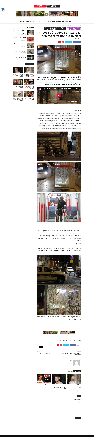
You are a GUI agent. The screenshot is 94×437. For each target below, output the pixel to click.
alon (78, 38)
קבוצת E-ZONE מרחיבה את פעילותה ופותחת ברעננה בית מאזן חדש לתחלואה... (19, 32)
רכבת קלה (60, 340)
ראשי (70, 21)
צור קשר (65, 0)
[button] (14, 21)
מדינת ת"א (58, 21)
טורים (40, 21)
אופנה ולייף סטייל (33, 21)
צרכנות (27, 21)
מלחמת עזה (52, 28)
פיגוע (64, 340)
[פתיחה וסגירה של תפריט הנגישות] (2, 9)
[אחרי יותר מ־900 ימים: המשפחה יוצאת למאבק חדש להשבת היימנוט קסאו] (44, 379)
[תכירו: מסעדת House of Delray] (29, 94)
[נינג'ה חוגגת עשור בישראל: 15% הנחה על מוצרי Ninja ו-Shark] (18, 94)
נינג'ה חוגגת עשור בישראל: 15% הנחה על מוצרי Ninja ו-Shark (18, 99)
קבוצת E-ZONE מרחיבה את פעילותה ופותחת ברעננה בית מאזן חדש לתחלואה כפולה (74, 386)
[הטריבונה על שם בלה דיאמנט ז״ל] (18, 82)
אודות (69, 0)
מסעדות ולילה (65, 21)
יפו (77, 340)
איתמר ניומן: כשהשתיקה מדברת (43, 353)
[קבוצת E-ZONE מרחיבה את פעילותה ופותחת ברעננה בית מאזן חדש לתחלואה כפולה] (74, 379)
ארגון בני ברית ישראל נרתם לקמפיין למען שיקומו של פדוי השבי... (18, 75)
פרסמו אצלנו (60, 0)
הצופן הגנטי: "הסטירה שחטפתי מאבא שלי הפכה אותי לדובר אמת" (71, 354)
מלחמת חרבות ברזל (69, 340)
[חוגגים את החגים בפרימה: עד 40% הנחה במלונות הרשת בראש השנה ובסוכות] (30, 45)
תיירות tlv (22, 21)
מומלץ (74, 340)
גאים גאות (44, 21)
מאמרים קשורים (77, 371)
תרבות (49, 21)
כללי (63, 28)
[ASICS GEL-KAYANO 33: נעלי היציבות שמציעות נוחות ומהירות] (30, 51)
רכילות (53, 21)
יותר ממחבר (70, 371)
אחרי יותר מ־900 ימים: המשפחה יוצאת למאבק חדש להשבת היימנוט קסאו (29, 87)
